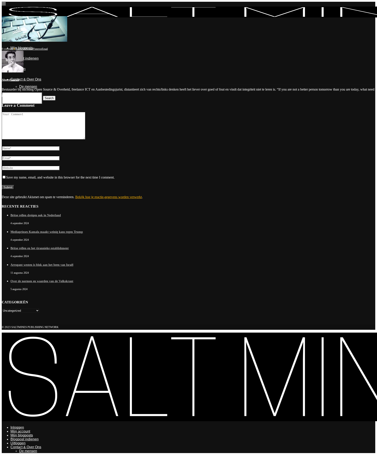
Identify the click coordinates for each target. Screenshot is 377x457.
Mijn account (20, 431)
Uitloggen (18, 443)
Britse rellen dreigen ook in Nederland (35, 215)
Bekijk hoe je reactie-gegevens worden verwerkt (108, 197)
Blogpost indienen (24, 439)
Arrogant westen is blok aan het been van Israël (41, 264)
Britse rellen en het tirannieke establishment (39, 248)
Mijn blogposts (21, 435)
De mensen (28, 451)
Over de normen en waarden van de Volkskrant (41, 281)
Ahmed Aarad (10, 79)
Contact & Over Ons (25, 447)
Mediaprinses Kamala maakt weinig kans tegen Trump (46, 232)
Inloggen (17, 427)
